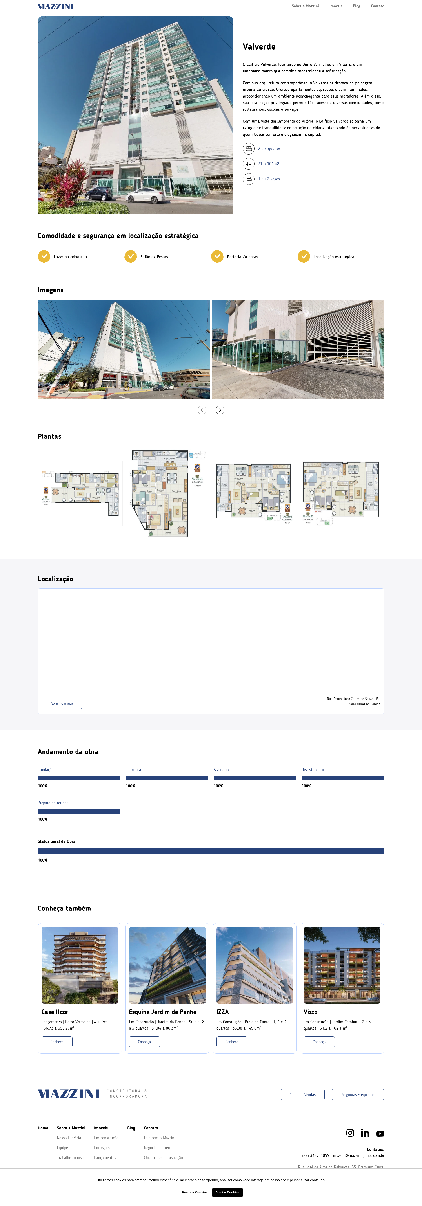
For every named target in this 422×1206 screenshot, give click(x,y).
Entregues (102, 1147)
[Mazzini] (80, 493)
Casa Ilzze (55, 1011)
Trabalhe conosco (71, 1157)
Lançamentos (105, 1157)
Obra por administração (163, 1157)
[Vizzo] (342, 965)
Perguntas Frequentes (358, 1094)
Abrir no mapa (62, 703)
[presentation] (202, 410)
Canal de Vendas (303, 1094)
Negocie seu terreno (160, 1147)
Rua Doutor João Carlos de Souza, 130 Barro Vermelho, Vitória (353, 701)
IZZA (222, 1011)
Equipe (62, 1147)
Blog (356, 6)
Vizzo (311, 1011)
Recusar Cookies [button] (194, 1192)
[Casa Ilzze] (80, 965)
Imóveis (335, 6)
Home (43, 1128)
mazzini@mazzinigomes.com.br (358, 1155)
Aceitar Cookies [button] (227, 1192)
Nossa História (69, 1137)
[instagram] (350, 1133)
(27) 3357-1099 (315, 1155)
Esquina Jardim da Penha (162, 1011)
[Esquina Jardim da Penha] (167, 965)
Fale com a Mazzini (159, 1137)
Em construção (106, 1137)
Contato (377, 6)
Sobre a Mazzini (305, 6)
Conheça (57, 1041)
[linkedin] (365, 1133)
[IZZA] (254, 965)
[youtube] (380, 1134)
